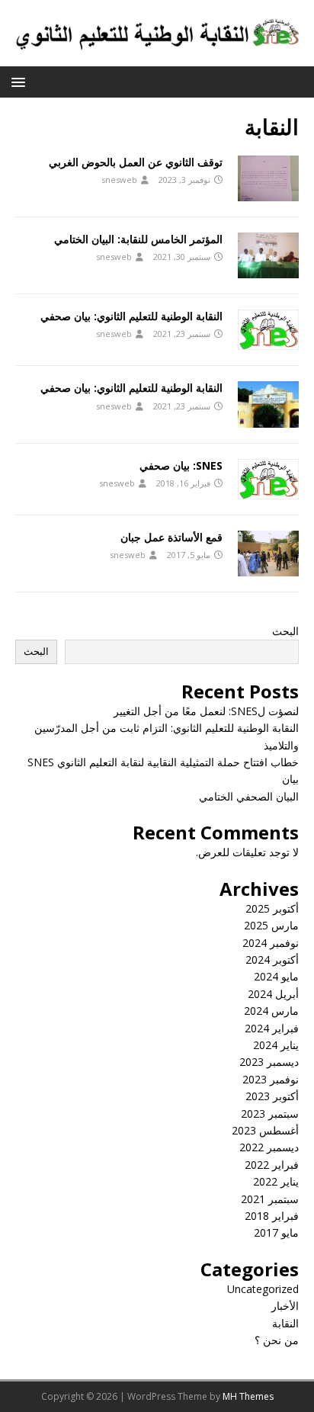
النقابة (285, 1323)
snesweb (119, 179)
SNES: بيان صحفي (181, 465)
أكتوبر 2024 (272, 959)
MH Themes (248, 1396)
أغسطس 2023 (265, 1130)
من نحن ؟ (277, 1340)
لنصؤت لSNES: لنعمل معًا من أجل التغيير (206, 711)
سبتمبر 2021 (270, 1199)
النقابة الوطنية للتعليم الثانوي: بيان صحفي (131, 316)
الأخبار (285, 1305)
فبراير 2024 (272, 1028)
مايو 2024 (276, 976)
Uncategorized (263, 1289)
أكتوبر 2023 (272, 1096)
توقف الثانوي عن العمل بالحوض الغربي (136, 162)
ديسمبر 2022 (269, 1147)
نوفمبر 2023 (270, 1079)
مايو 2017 (276, 1232)
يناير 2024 (276, 1045)
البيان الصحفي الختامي (249, 796)
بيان (290, 779)
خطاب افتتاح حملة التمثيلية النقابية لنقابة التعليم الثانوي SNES (163, 762)
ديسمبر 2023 (269, 1061)
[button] (21, 81)
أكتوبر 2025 (272, 908)
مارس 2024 (271, 1010)
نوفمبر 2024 (270, 942)
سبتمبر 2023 (270, 1113)
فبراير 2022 (272, 1164)
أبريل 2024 (273, 994)
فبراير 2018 (272, 1215)
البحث (285, 631)
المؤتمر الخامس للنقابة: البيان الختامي (138, 239)
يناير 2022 (276, 1181)
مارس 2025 (271, 925)
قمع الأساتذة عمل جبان (171, 537)
